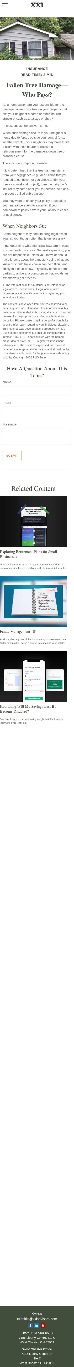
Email (7, 403)
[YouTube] (43, 1325)
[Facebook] (30, 1325)
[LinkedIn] (36, 1325)
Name (7, 382)
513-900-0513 (42, 1333)
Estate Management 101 (18, 631)
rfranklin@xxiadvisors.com (37, 1319)
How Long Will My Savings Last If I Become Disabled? (28, 709)
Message (10, 424)
